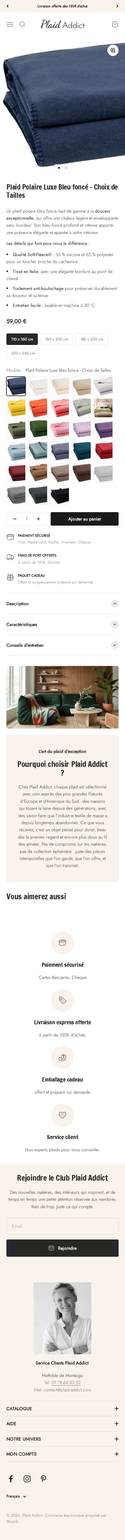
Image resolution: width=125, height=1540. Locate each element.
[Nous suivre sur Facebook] (10, 1478)
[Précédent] (7, 6)
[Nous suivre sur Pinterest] (43, 1478)
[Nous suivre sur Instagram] (27, 1478)
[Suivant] (117, 6)
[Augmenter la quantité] (38, 518)
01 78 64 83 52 (66, 1382)
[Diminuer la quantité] (15, 518)
